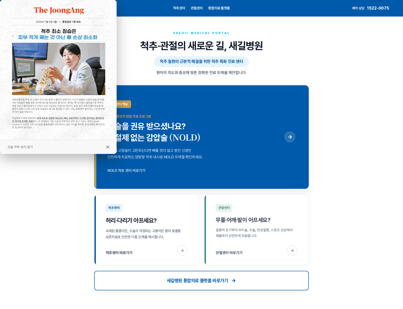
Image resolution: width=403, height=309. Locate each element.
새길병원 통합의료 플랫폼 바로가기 (197, 280)
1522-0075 (378, 8)
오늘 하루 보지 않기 (20, 147)
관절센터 (197, 8)
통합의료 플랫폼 (219, 8)
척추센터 (179, 8)
